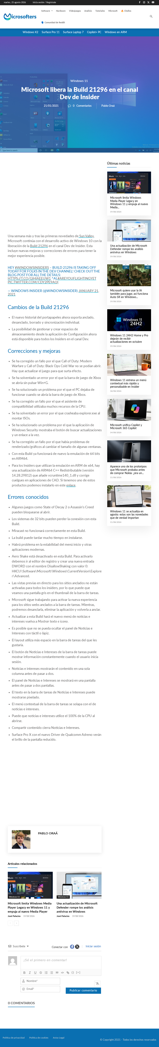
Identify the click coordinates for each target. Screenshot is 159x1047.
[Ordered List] (46, 972)
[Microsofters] (17, 16)
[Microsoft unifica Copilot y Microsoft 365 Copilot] (129, 410)
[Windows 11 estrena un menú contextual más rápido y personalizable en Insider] (129, 365)
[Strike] (40, 972)
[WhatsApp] (68, 166)
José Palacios (14, 916)
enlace (70, 485)
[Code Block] (62, 972)
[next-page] (16, 923)
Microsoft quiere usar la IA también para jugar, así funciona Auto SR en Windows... (129, 294)
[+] (78, 972)
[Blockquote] (57, 972)
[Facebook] (139, 2)
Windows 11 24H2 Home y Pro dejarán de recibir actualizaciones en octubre (129, 339)
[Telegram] (86, 166)
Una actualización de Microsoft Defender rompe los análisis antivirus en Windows (77, 907)
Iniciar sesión (93, 946)
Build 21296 (39, 246)
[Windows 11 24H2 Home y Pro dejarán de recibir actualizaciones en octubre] (129, 320)
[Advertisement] (55, 202)
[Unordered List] (51, 972)
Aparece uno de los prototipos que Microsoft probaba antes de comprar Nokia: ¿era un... (128, 470)
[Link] (68, 972)
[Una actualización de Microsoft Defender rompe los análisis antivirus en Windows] (79, 885)
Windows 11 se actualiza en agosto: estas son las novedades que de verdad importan (129, 515)
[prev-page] (10, 923)
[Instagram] (144, 2)
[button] (151, 17)
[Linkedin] (77, 166)
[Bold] (24, 972)
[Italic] (30, 972)
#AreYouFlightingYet (77, 278)
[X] (148, 2)
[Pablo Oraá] (23, 839)
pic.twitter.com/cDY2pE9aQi (33, 282)
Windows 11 (79, 80)
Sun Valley (86, 236)
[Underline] (35, 972)
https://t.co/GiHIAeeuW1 (29, 278)
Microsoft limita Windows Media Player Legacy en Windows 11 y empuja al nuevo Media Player (30, 907)
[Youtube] (153, 2)
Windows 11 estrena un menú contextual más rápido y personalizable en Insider (128, 383)
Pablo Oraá (108, 106)
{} (73, 972)
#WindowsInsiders (32, 267)
